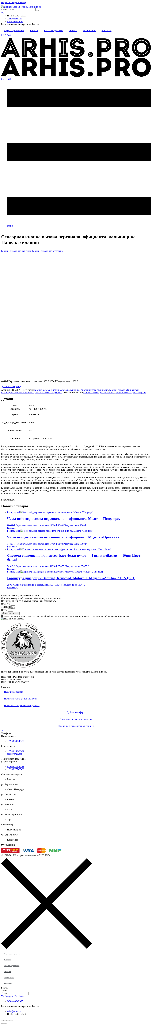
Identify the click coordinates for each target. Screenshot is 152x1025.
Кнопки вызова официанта (94, 390)
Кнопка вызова (42, 390)
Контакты (106, 30)
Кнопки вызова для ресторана (47, 251)
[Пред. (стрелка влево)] (2, 1023)
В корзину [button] (12, 528)
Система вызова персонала (48, 392)
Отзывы (73, 30)
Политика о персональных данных (21, 705)
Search (4, 9)
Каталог (34, 30)
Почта (4, 610)
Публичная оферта (13, 692)
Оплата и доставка (53, 30)
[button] (11, 386)
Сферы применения (14, 30)
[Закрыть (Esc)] (11, 1020)
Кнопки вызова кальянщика (65, 390)
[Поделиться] (8, 1020)
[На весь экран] (5, 1020)
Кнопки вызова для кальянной (16, 251)
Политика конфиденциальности (20, 698)
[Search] (37, 10)
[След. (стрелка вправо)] (5, 1023)
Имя (3, 603)
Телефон (5, 607)
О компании (89, 30)
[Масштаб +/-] (2, 1020)
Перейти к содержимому (13, 2)
